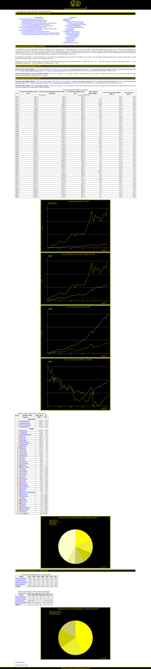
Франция (24, 432)
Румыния (24, 461)
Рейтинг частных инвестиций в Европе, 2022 (30, 27)
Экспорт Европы (70, 28)
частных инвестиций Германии (101, 69)
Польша (23, 450)
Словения (24, 484)
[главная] (75, 6)
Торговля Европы (70, 38)
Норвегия (24, 455)
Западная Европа (25, 421)
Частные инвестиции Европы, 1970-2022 (29, 18)
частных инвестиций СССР (77, 69)
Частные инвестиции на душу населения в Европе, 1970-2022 (37, 23)
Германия (24, 430)
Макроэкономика (21, 11)
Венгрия (23, 465)
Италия (23, 438)
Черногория (24, 509)
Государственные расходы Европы (77, 24)
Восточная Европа (25, 425)
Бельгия (23, 448)
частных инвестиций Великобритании (31, 70)
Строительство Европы (71, 37)
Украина (23, 475)
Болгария (24, 473)
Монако (23, 505)
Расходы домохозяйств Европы (76, 23)
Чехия (23, 459)
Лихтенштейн (25, 507)
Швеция (23, 446)
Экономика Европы (68, 18)
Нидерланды (25, 442)
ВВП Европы (66, 20)
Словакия (24, 471)
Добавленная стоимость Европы (71, 31)
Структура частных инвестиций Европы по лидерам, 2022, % (37, 28)
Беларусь (24, 482)
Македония (24, 496)
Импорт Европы (70, 30)
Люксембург (25, 486)
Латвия (23, 490)
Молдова (24, 501)
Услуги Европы (69, 41)
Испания (24, 440)
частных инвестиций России (39, 83)
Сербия (23, 480)
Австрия (23, 451)
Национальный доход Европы (70, 42)
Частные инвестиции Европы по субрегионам (30, 30)
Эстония (23, 488)
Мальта (23, 498)
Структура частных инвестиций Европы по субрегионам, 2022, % (38, 34)
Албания (24, 500)
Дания (23, 457)
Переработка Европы (74, 35)
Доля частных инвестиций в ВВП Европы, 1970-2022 (35, 25)
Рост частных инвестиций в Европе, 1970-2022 (33, 24)
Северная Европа (25, 423)
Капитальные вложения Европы (76, 27)
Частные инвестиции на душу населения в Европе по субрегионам (38, 32)
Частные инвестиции (32, 11)
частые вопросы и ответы (21, 665)
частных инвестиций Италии (56, 70)
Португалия (24, 467)
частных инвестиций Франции (126, 69)
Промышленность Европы (72, 34)
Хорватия (24, 478)
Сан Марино (25, 513)
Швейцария (24, 444)
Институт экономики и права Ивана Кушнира (73, 668)
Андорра (24, 511)
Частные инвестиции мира (44, 11)
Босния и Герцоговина (28, 492)
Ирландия (24, 453)
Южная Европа (24, 426)
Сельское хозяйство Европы (73, 32)
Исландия (24, 494)
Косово (23, 503)
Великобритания (26, 434)
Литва (23, 476)
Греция (23, 469)
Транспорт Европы (70, 39)
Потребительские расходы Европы (74, 21)
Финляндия (24, 463)
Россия (23, 436)
